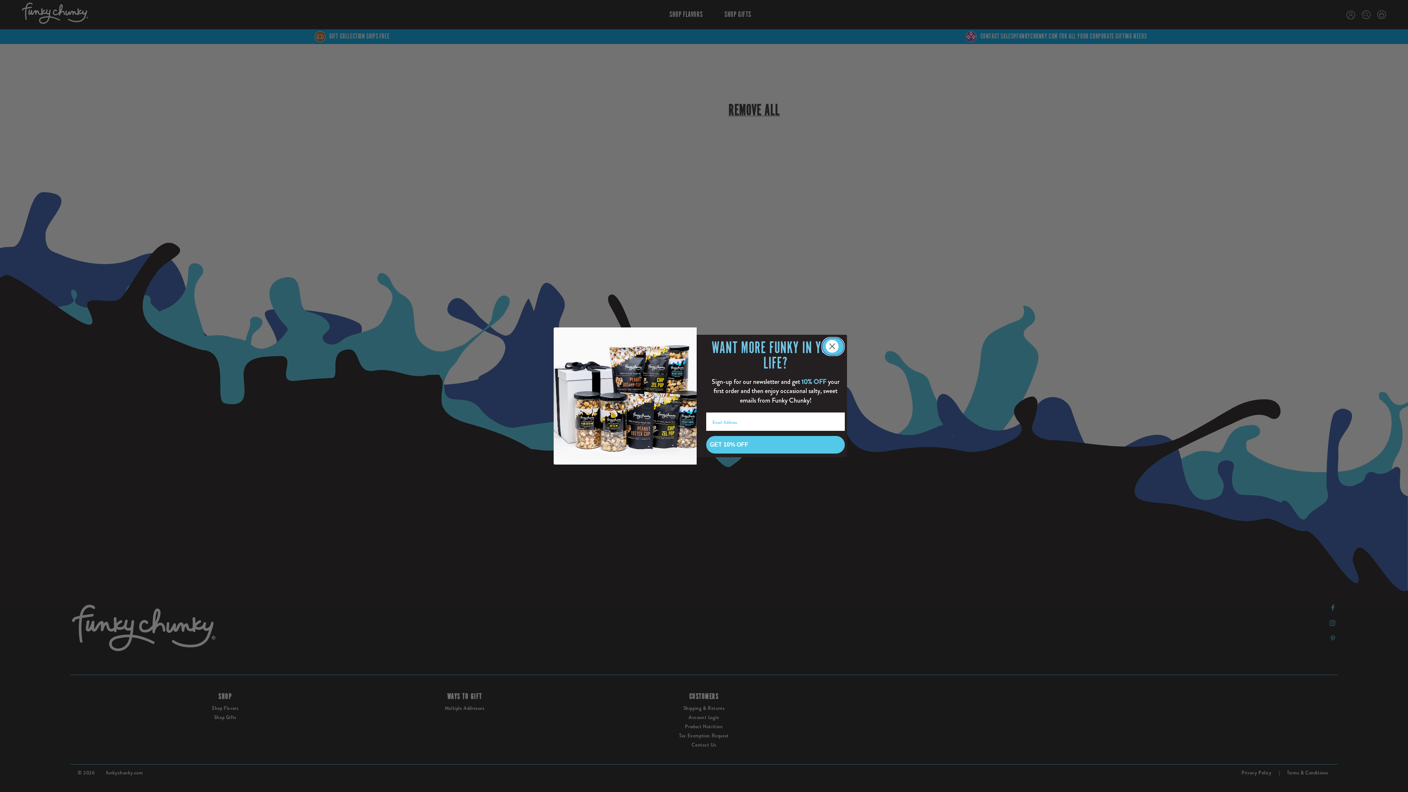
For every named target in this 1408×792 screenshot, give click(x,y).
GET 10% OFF (729, 444)
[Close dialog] (833, 346)
